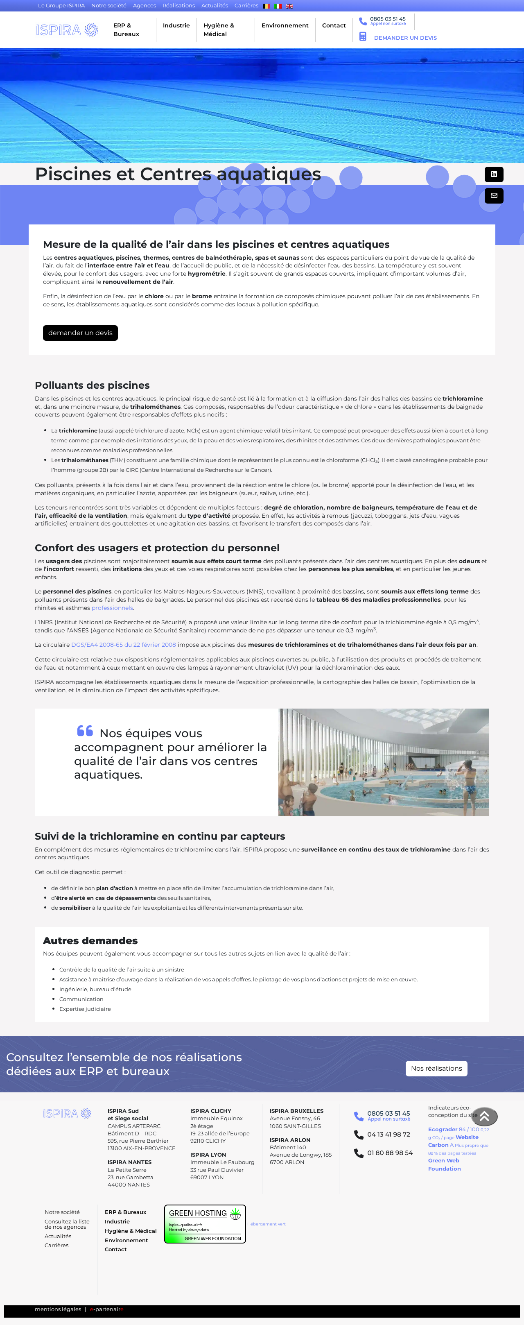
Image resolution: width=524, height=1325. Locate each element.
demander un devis (80, 333)
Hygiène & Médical (218, 30)
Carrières (56, 1245)
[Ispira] (67, 30)
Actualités (58, 1236)
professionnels (112, 608)
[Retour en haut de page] (484, 1116)
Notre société (62, 1212)
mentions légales (58, 1309)
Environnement (285, 25)
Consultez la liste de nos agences (67, 1224)
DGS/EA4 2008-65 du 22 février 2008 (123, 644)
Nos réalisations (436, 1068)
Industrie (176, 25)
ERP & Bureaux (126, 30)
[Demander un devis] (362, 37)
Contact (334, 25)
